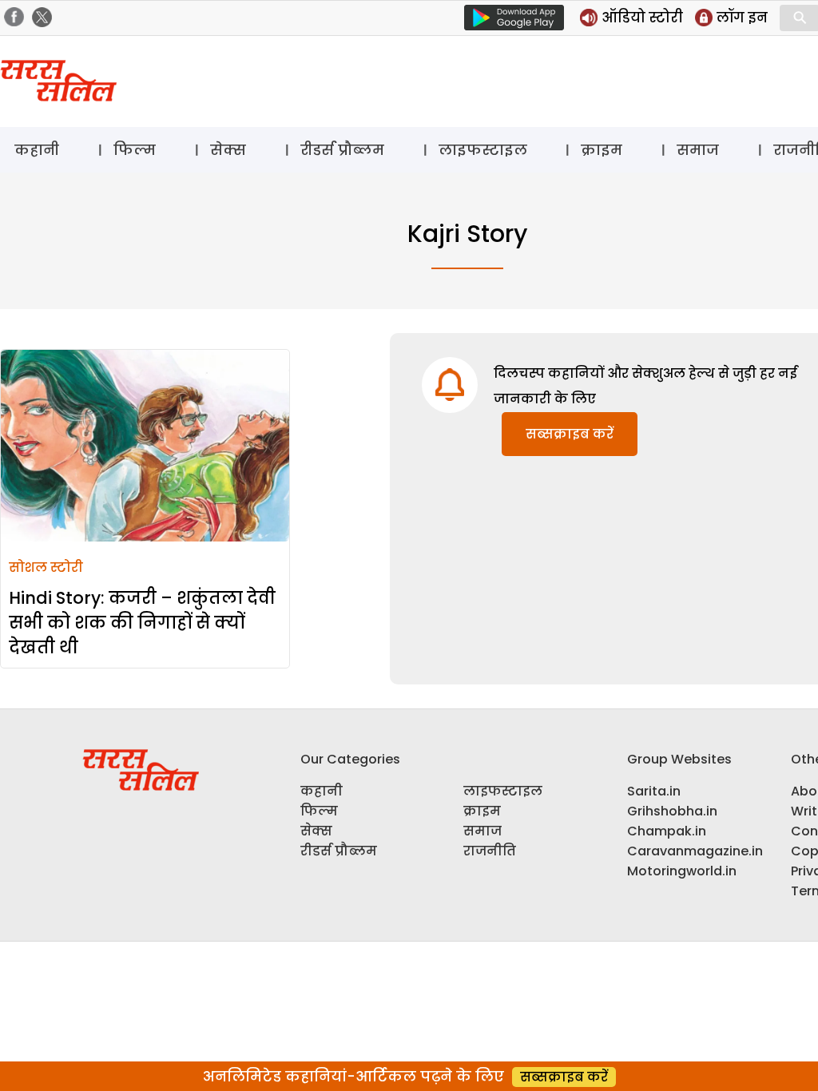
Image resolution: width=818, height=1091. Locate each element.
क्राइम (601, 150)
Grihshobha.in (672, 811)
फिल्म (134, 150)
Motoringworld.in (682, 871)
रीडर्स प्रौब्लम (342, 150)
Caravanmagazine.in (695, 851)
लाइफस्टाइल (483, 150)
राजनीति (489, 851)
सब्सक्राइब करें (570, 434)
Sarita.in (654, 791)
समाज (698, 150)
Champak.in (666, 831)
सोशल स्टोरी (46, 567)
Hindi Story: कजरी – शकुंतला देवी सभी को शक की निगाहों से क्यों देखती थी (142, 622)
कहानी (36, 150)
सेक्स (228, 150)
